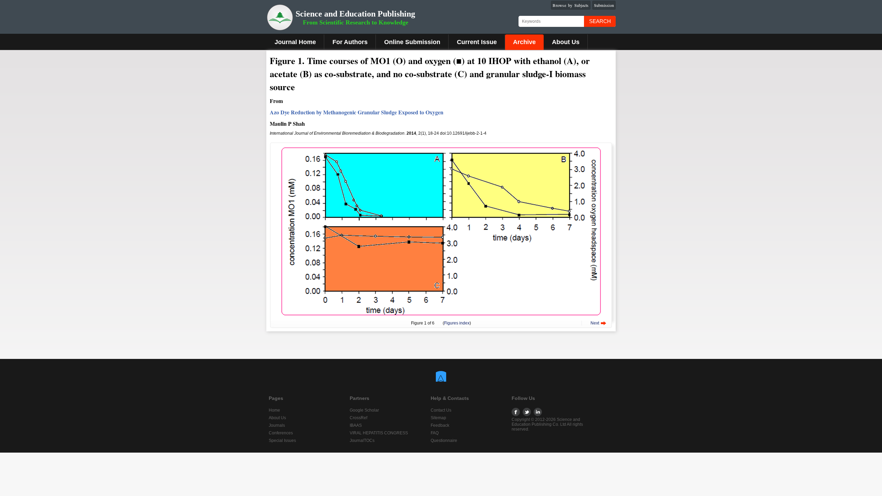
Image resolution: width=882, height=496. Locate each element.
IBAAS (356, 425)
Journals (277, 425)
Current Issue (477, 42)
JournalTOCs (362, 440)
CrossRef (358, 417)
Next (595, 323)
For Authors (350, 42)
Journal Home (295, 42)
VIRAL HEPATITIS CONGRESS (379, 433)
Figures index (457, 323)
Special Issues (282, 440)
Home (274, 410)
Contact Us (441, 410)
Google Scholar (364, 410)
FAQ (435, 433)
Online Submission (412, 42)
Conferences (281, 433)
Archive (524, 42)
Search (600, 21)
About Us (566, 42)
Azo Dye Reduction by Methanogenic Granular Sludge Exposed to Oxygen (356, 112)
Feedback (440, 425)
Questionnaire (444, 440)
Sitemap (438, 417)
